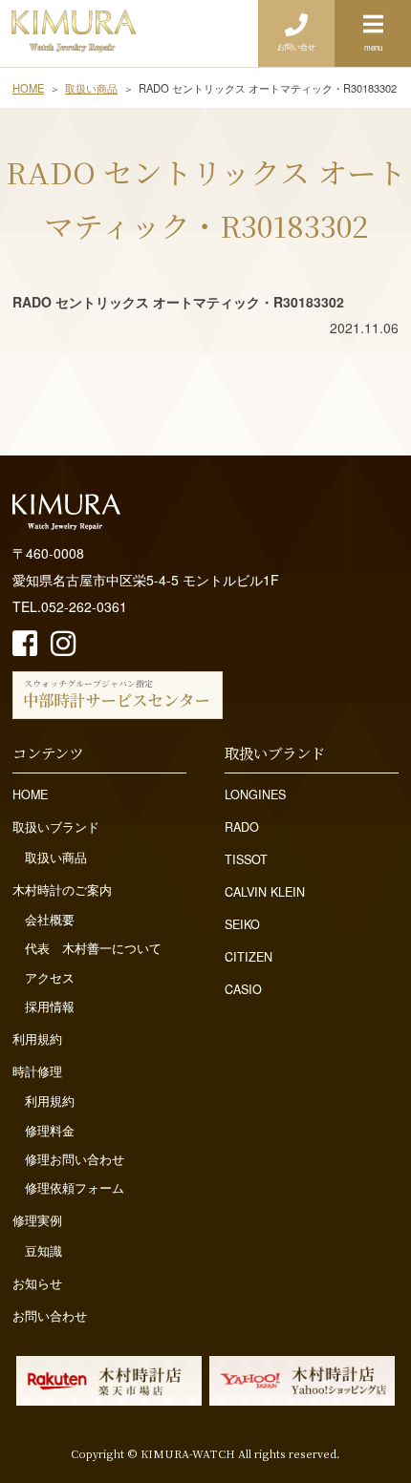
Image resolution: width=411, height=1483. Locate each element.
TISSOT (246, 859)
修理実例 (37, 1220)
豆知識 (43, 1251)
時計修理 (37, 1071)
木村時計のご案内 (62, 890)
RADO (242, 827)
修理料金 (50, 1130)
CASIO (243, 989)
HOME (30, 794)
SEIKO (242, 924)
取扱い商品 (56, 857)
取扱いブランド (55, 827)
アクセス (50, 977)
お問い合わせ (49, 1315)
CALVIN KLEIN (265, 891)
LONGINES (255, 794)
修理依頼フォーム (74, 1188)
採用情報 (50, 1006)
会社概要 (50, 919)
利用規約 (37, 1039)
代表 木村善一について (93, 948)
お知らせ (37, 1283)
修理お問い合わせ (74, 1159)
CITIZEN (248, 956)
